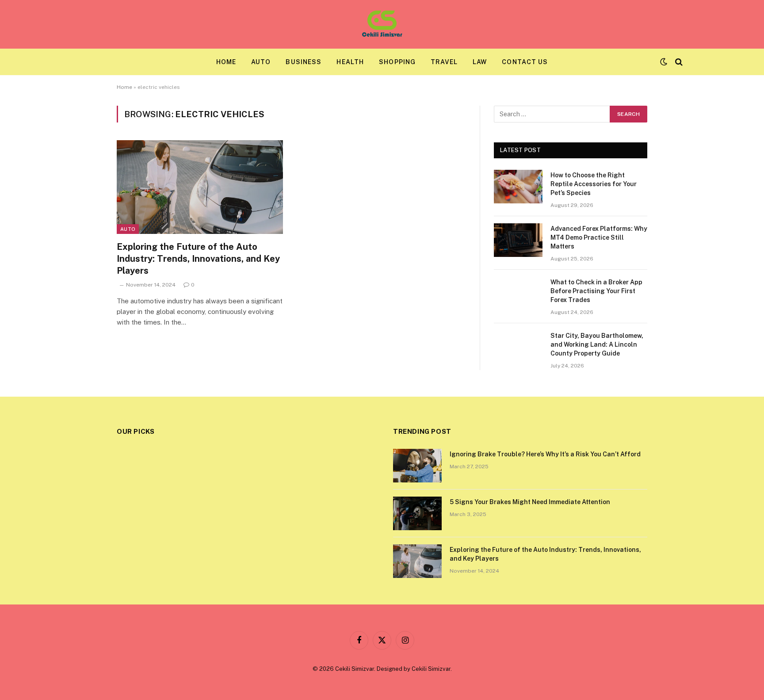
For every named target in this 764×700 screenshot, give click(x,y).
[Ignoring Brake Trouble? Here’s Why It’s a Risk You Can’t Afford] (417, 465)
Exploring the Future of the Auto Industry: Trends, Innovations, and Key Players (198, 258)
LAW (480, 61)
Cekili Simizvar (431, 669)
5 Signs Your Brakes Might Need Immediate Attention (530, 501)
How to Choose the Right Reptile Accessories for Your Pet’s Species (593, 184)
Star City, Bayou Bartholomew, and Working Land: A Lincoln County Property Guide (596, 344)
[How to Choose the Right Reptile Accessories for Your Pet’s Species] (518, 186)
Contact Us (525, 61)
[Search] (678, 62)
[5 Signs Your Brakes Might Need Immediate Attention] (417, 513)
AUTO (261, 61)
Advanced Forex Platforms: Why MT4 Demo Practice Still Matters (598, 237)
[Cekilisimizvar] (382, 24)
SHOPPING (397, 61)
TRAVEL (444, 61)
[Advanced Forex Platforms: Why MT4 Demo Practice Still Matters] (518, 240)
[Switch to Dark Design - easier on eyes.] (663, 62)
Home (226, 61)
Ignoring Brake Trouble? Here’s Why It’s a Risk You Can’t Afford (545, 454)
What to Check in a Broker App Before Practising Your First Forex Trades (596, 291)
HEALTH (350, 61)
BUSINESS (303, 61)
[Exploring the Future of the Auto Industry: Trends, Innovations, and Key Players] (200, 187)
